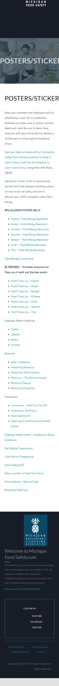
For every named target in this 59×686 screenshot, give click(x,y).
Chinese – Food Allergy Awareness (30, 229)
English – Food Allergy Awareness (29, 219)
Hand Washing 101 (20, 416)
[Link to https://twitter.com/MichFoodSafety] (19, 627)
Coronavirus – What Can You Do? (29, 405)
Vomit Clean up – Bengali (25, 291)
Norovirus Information (23, 388)
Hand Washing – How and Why (21, 481)
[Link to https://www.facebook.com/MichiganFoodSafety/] (18, 622)
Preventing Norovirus (22, 367)
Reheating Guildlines (16, 490)
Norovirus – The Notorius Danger (29, 378)
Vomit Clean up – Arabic (24, 286)
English (15, 329)
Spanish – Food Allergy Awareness (30, 234)
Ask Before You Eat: (15, 181)
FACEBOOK (36, 621)
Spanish (15, 334)
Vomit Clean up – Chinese (25, 296)
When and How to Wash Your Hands (24, 473)
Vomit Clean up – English (25, 281)
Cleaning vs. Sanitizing (23, 410)
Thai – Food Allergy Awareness (28, 250)
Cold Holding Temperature (19, 456)
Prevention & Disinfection (25, 372)
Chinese (15, 345)
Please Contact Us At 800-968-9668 (22, 589)
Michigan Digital (37, 664)
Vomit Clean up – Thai (23, 312)
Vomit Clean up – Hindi (24, 301)
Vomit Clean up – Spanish (25, 307)
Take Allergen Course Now (19, 259)
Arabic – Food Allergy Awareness (29, 224)
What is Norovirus (20, 362)
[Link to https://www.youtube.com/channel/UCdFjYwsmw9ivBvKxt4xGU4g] (18, 616)
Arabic (14, 340)
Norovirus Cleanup (21, 383)
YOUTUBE (37, 616)
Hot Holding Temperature (19, 448)
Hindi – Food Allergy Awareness (28, 245)
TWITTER (36, 627)
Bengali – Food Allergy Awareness (29, 240)
